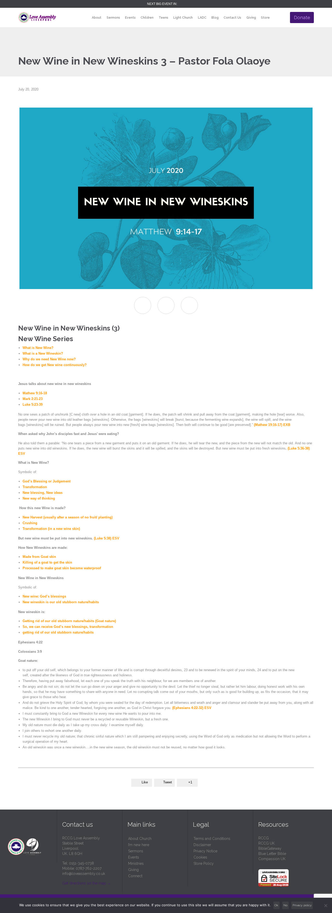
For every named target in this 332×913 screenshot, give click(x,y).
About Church (139, 839)
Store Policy (203, 863)
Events (133, 857)
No (285, 905)
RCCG (263, 838)
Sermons (135, 851)
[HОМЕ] (85, 18)
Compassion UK (272, 859)
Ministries (136, 863)
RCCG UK (266, 843)
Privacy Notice (205, 851)
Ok (276, 905)
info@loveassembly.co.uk (83, 874)
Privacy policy (302, 905)
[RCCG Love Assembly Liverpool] (37, 17)
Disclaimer (202, 845)
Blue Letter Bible (272, 854)
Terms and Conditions (211, 839)
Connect (135, 876)
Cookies (200, 857)
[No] (325, 905)
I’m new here (138, 845)
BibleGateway (269, 848)
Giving (133, 870)
